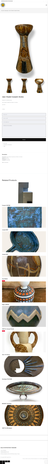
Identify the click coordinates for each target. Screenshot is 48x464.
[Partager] (4, 461)
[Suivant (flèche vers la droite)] (4, 463)
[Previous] (4, 44)
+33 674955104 (3, 450)
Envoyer (24, 139)
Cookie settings (45, 458)
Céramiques (6, 10)
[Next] (44, 44)
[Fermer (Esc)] (1, 461)
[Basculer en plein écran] (6, 461)
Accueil (2, 10)
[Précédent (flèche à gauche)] (1, 463)
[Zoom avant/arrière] (9, 461)
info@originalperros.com (5, 451)
